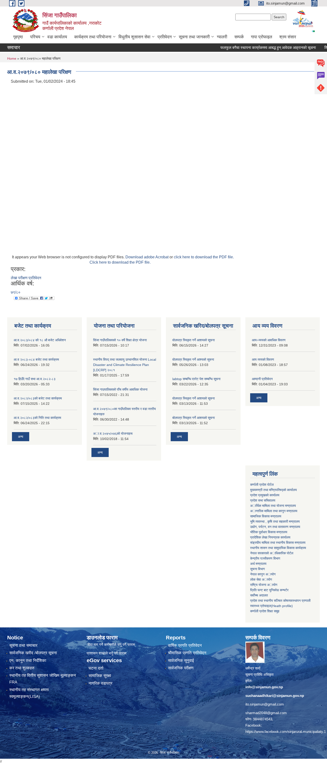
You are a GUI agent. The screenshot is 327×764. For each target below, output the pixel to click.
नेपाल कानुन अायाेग (263, 574)
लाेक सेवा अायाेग (261, 579)
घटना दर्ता (96, 668)
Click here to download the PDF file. (120, 262)
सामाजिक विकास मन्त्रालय (265, 516)
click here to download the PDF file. (204, 257)
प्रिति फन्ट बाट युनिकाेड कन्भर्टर (269, 590)
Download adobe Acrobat (147, 257)
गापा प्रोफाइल (261, 37)
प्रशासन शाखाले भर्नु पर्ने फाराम (106, 653)
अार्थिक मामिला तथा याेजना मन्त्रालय (273, 506)
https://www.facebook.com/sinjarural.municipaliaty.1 (285, 731)
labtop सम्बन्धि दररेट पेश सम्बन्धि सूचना (196, 379)
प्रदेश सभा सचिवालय (262, 500)
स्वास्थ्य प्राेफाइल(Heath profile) (271, 606)
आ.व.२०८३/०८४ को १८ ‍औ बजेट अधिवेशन (40, 340)
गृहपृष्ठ (18, 37)
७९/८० (15, 292)
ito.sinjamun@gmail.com (264, 704)
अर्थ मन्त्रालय (258, 564)
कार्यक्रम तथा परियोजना (92, 37)
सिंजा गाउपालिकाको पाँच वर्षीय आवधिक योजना (120, 389)
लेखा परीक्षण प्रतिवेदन (26, 278)
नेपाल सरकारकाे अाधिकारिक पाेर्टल (271, 553)
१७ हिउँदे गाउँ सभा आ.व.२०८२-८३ (35, 379)
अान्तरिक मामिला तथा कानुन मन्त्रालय (273, 511)
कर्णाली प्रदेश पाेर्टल (262, 484)
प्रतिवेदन (165, 37)
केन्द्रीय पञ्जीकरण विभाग (265, 558)
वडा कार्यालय (57, 37)
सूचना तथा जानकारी (194, 37)
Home (11, 58)
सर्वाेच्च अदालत (259, 595)
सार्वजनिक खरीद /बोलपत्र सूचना (33, 653)
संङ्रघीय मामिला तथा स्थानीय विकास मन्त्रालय (277, 542)
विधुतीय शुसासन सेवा (134, 37)
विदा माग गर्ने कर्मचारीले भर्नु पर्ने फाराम (111, 644)
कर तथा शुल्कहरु (21, 668)
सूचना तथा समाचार (23, 645)
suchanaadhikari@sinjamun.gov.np (274, 696)
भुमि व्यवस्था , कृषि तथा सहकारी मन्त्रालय (275, 521)
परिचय (35, 37)
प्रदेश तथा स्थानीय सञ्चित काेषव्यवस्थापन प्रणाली (280, 600)
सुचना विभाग (257, 569)
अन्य (20, 437)
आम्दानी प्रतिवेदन (262, 379)
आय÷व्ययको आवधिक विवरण (269, 340)
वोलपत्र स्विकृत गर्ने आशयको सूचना (193, 340)
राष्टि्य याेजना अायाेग (263, 585)
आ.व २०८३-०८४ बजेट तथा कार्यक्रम (36, 359)
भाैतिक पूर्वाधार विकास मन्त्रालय (268, 532)
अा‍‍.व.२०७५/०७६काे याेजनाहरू (113, 433)
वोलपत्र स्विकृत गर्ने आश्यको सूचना (193, 359)
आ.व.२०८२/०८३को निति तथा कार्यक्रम (37, 418)
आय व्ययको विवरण (263, 359)
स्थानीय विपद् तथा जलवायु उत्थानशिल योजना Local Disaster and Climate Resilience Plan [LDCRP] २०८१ (124, 365)
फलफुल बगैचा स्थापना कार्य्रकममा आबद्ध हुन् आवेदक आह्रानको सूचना (256, 48)
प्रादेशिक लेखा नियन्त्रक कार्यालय (270, 537)
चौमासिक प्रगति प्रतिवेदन (187, 653)
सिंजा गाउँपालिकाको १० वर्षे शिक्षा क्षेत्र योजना (120, 340)
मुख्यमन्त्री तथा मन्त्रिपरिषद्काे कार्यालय (273, 490)
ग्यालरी (222, 37)
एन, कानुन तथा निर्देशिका (27, 660)
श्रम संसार (287, 37)
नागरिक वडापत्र (100, 683)
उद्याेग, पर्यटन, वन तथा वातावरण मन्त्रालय (275, 527)
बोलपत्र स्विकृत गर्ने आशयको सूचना (193, 418)
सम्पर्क (239, 37)
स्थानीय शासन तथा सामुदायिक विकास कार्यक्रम (278, 548)
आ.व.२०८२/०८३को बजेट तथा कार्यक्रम (38, 398)
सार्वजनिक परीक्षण (180, 668)
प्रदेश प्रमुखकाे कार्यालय (264, 495)
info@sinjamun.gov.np (264, 687)
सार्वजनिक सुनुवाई (181, 660)
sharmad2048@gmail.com (266, 713)
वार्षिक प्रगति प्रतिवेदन (185, 645)
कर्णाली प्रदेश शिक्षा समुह (264, 611)
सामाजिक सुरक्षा (100, 675)
